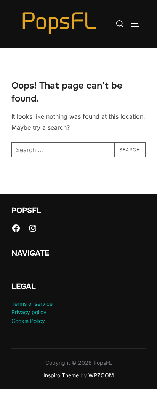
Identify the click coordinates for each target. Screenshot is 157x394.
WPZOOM (101, 375)
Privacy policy (28, 312)
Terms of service (32, 303)
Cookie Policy (28, 321)
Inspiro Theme (61, 375)
